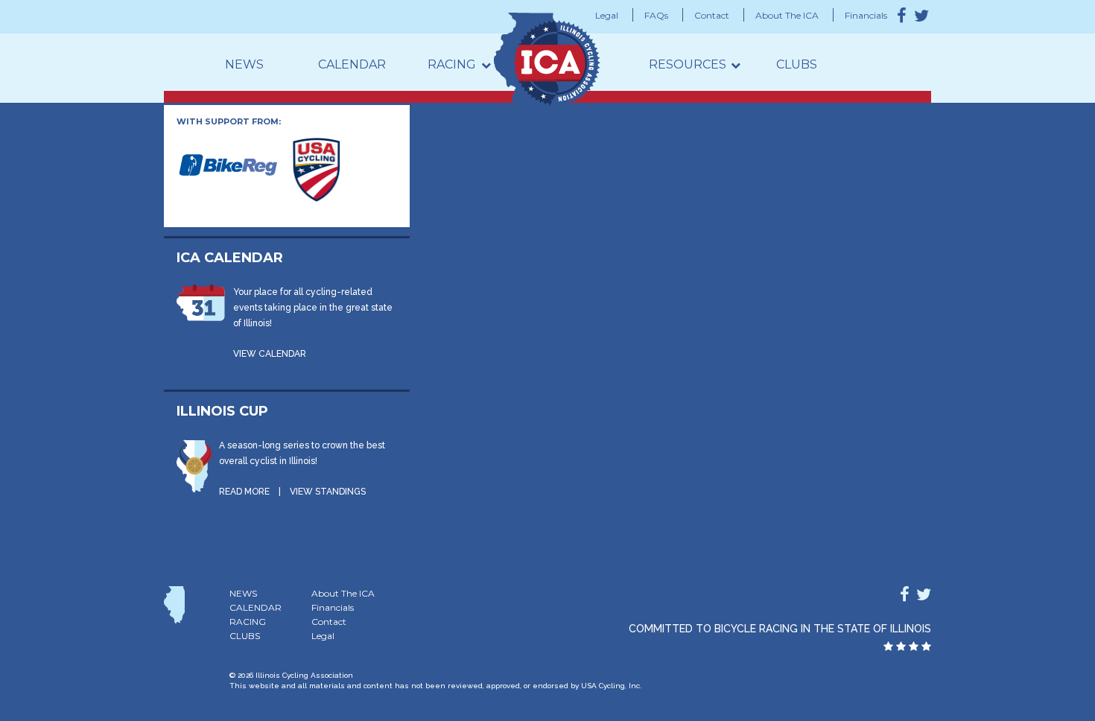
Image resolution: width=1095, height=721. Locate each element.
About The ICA (787, 15)
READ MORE (244, 491)
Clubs (796, 64)
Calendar (352, 64)
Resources (687, 64)
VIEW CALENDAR (269, 354)
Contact (711, 15)
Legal (606, 15)
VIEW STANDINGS (328, 491)
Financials (866, 15)
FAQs (656, 15)
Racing (452, 64)
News (244, 64)
